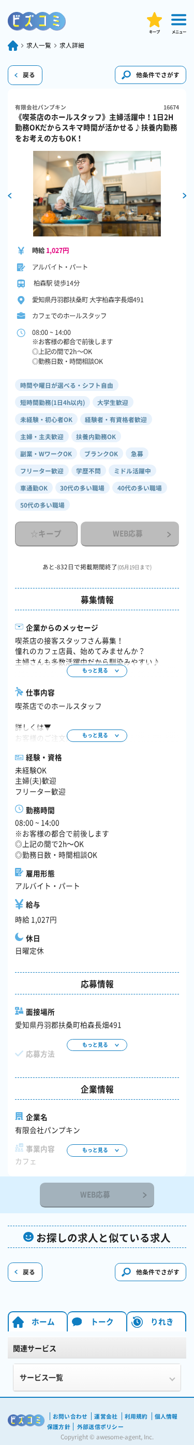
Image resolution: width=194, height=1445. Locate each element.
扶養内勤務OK (96, 436)
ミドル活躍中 (132, 470)
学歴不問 (88, 470)
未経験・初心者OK (46, 419)
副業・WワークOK (46, 453)
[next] (185, 195)
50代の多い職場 (42, 505)
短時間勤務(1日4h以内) (52, 402)
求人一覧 (38, 45)
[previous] (10, 195)
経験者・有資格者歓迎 (116, 419)
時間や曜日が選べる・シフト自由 (66, 385)
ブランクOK (101, 453)
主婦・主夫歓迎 (42, 436)
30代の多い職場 (82, 488)
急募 (137, 453)
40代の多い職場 (139, 488)
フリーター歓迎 (42, 470)
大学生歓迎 (112, 402)
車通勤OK (34, 488)
